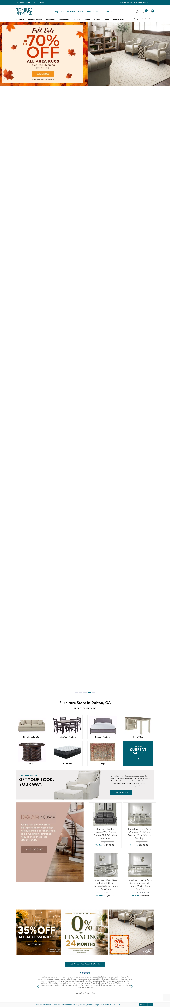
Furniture (20, 19)
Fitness (87, 19)
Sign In (138, 19)
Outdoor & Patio (35, 19)
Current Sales (118, 19)
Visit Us (98, 12)
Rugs (107, 19)
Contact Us (107, 12)
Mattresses (50, 19)
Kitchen (97, 19)
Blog (56, 12)
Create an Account (148, 19)
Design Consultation (67, 12)
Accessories (64, 19)
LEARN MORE (123, 793)
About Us (90, 12)
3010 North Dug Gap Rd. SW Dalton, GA (30, 2)
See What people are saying (85, 964)
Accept (143, 1005)
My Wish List (146, 10)
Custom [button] (76, 19)
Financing (81, 12)
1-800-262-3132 (148, 2)
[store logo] (24, 11)
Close (150, 1005)
